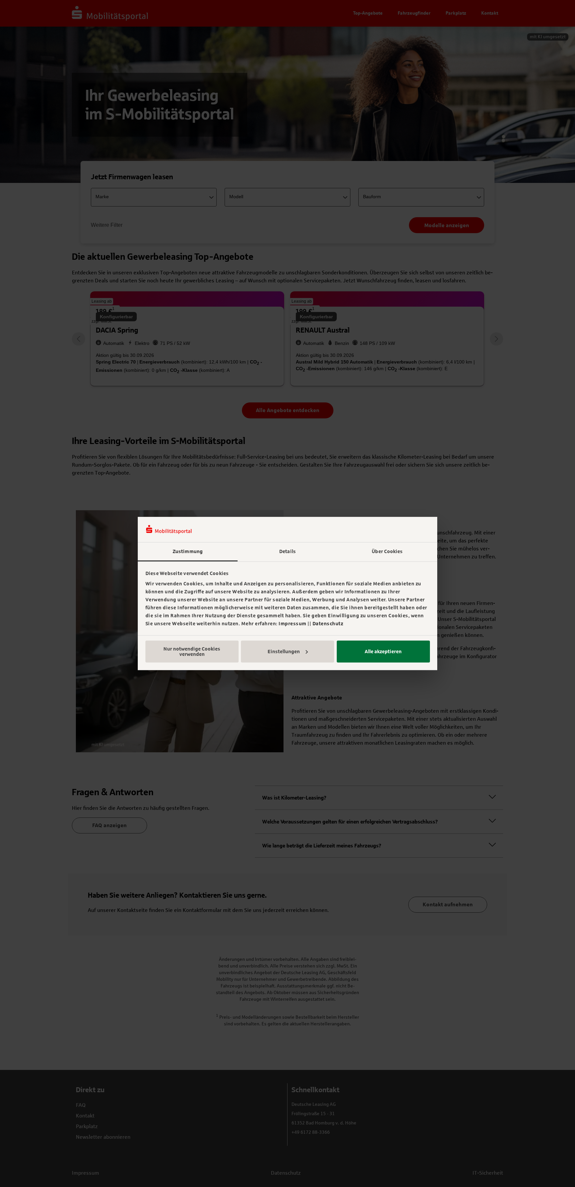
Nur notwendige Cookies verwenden (191, 651)
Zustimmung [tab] (188, 551)
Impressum (292, 623)
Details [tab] (287, 551)
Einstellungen (284, 651)
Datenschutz (327, 623)
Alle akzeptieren (383, 651)
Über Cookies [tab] (387, 551)
